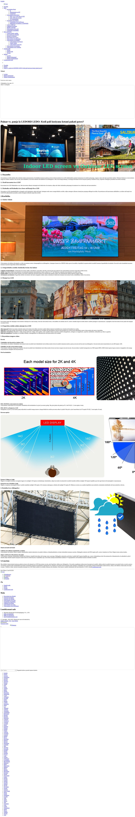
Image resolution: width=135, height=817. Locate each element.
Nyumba (6, 6)
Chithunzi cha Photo (12, 26)
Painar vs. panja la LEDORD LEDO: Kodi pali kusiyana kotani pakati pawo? (23, 68)
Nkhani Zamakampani (12, 58)
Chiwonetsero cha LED (13, 29)
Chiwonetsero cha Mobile (13, 40)
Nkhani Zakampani (11, 57)
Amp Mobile (15, 621)
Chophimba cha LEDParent (17, 22)
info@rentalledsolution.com (10, 616)
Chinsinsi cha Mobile (9, 599)
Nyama (8, 53)
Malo (5, 8)
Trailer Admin (13, 43)
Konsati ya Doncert (11, 36)
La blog (9, 55)
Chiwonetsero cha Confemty (14, 47)
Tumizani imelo (4, 623)
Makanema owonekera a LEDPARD (19, 23)
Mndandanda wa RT (15, 12)
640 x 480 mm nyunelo (15, 18)
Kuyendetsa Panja (11, 9)
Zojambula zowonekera (13, 20)
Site (10, 621)
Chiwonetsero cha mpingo (13, 46)
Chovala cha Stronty (9, 597)
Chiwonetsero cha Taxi (15, 44)
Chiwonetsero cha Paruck (16, 41)
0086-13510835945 (9, 614)
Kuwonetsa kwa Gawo (12, 37)
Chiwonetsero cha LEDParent (11, 606)
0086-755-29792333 (9, 615)
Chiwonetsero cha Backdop (14, 39)
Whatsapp (13, 625)
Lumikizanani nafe (8, 60)
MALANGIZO (7, 32)
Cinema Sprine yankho (12, 33)
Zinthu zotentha (4, 621)
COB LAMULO (11, 25)
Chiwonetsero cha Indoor (13, 15)
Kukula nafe (10, 51)
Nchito (8, 50)
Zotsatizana (13, 13)
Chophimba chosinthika (13, 30)
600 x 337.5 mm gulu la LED (17, 16)
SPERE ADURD (11, 27)
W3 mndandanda (14, 19)
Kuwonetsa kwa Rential (13, 34)
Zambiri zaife (7, 48)
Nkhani (5, 54)
